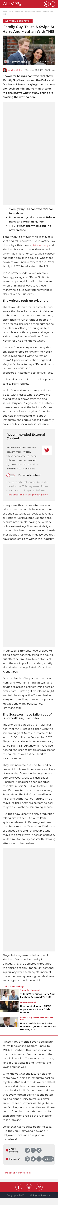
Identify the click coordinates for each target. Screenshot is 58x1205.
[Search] (46, 4)
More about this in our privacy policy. (27, 494)
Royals (11, 11)
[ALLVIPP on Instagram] (29, 1187)
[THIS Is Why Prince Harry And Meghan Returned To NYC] (9, 994)
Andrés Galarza (16, 70)
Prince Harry (40, 245)
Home (5, 11)
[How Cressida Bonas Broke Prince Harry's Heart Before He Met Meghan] (9, 1025)
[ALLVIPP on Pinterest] (39, 1187)
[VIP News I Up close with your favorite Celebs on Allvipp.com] (23, 4)
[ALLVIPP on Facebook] (19, 1187)
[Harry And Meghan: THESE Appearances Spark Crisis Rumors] (9, 1008)
